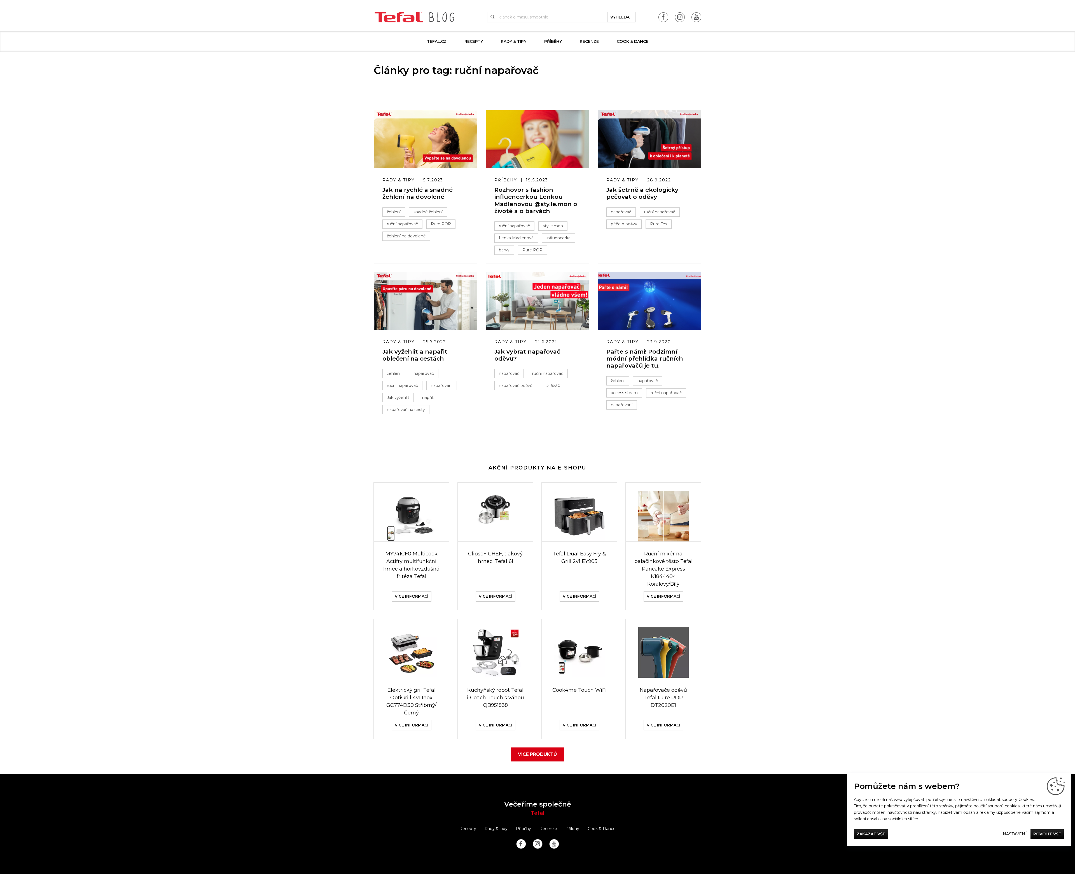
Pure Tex (658, 223)
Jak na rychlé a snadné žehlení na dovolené (417, 193)
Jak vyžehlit (398, 397)
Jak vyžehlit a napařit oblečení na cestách (414, 355)
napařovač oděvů (515, 385)
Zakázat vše (871, 833)
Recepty (473, 41)
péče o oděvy (624, 223)
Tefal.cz (437, 41)
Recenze (589, 41)
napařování (441, 385)
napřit (428, 397)
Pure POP (441, 223)
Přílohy (572, 828)
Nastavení (1015, 833)
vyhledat (621, 17)
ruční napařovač (402, 223)
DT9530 (552, 385)
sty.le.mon (553, 225)
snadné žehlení (428, 211)
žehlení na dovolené (406, 236)
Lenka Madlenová (516, 237)
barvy (504, 250)
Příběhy (553, 41)
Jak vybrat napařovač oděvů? (527, 355)
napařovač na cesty (406, 409)
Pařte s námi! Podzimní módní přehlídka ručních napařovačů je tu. (644, 358)
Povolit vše (1047, 833)
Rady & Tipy (513, 41)
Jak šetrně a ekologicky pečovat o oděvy (642, 193)
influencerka (558, 237)
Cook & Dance (632, 41)
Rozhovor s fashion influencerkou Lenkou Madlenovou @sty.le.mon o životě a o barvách (535, 200)
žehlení (394, 211)
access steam (624, 392)
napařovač (621, 211)
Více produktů (537, 754)
